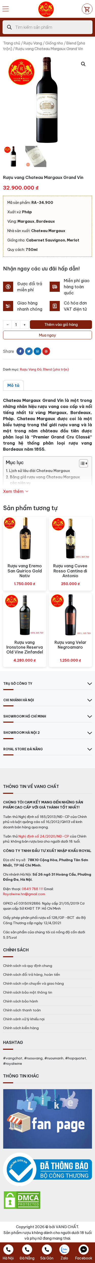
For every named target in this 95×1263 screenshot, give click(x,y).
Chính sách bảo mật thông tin (27, 992)
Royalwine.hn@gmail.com (24, 894)
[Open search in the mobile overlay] (47, 27)
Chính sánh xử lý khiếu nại (24, 1019)
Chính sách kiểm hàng (21, 1028)
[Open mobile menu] (5, 9)
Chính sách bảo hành (20, 1001)
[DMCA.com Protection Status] (22, 1199)
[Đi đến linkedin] (37, 351)
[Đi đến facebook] (20, 351)
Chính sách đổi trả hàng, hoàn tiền (31, 974)
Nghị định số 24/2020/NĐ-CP (43, 836)
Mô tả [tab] (13, 385)
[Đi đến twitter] (29, 351)
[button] (83, 64)
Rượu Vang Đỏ (31, 369)
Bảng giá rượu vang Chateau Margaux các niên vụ (45, 480)
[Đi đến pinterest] (46, 351)
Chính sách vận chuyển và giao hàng (33, 983)
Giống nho (54, 43)
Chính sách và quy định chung (27, 965)
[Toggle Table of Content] (81, 463)
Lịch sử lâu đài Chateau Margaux (39, 470)
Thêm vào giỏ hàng (61, 324)
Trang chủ (11, 43)
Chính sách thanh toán (22, 1010)
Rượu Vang (33, 43)
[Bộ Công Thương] (47, 1169)
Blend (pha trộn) (56, 369)
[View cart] (87, 9)
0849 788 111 (33, 889)
